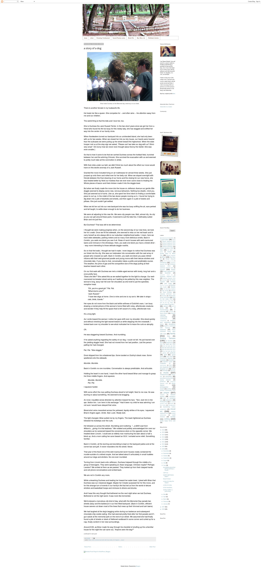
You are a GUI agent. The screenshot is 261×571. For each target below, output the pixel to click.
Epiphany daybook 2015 (167, 276)
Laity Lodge (168, 283)
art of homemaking (167, 308)
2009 (163, 446)
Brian (89, 540)
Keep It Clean (167, 479)
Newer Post (87, 547)
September (166, 458)
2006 (163, 509)
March (165, 499)
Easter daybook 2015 (169, 271)
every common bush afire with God (100, 540)
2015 (163, 432)
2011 (163, 442)
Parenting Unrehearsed (103, 38)
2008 (163, 449)
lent (170, 365)
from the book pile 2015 (169, 351)
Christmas (163, 262)
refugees (162, 394)
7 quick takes (164, 239)
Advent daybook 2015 (169, 245)
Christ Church (170, 259)
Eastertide (168, 273)
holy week (170, 356)
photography (164, 387)
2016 (163, 430)
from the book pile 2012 (169, 346)
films (168, 336)
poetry (169, 389)
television (169, 400)
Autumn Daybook (170, 255)
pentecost (162, 381)
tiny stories (163, 405)
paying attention (165, 380)
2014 (163, 434)
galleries (164, 353)
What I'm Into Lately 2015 (166, 300)
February (166, 501)
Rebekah (173, 290)
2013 (163, 437)
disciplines (172, 324)
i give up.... (166, 472)
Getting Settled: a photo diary (168, 490)
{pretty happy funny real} (167, 421)
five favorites (169, 341)
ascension (170, 311)
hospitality (163, 360)
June (164, 465)
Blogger (138, 566)
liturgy (173, 369)
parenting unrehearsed (166, 378)
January (165, 504)
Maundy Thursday (164, 285)
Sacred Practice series (119, 38)
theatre (171, 403)
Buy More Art (141, 38)
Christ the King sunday (168, 260)
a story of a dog (167, 485)
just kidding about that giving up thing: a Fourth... (169, 469)
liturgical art (164, 369)
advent (166, 306)
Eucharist (164, 280)
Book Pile (131, 38)
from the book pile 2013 (168, 347)
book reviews (164, 313)
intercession (163, 365)
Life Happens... (116, 540)
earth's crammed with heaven (167, 327)
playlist (162, 389)
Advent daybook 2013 (168, 241)
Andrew (169, 251)
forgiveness (169, 342)
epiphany (163, 329)
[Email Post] (93, 538)
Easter (173, 269)
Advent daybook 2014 (169, 243)
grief (165, 354)
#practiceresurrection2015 (166, 238)
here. (174, 93)
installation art (165, 363)
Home (120, 547)
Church (162, 269)
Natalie (173, 287)
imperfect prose (167, 361)
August (165, 460)
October (165, 455)
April (164, 496)
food (161, 342)
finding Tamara (167, 338)
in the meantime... (168, 487)
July (164, 463)
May (164, 494)
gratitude (172, 353)
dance (162, 324)
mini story (173, 370)
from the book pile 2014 (168, 349)
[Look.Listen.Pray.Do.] (167, 304)
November (166, 453)
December (166, 451)
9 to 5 (173, 239)
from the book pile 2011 (167, 344)
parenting (168, 376)
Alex (161, 250)
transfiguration (171, 405)
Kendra (173, 281)
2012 (163, 439)
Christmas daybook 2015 (166, 267)
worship (172, 416)
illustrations (172, 360)
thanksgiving (163, 401)
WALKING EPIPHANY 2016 (167, 294)
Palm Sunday (165, 290)
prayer (122, 540)
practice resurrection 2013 (167, 390)
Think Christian (167, 292)
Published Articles (153, 38)
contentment (163, 320)
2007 (163, 507)
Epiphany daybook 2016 (169, 278)
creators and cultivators (167, 321)
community (163, 317)
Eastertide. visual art (166, 274)
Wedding (164, 295)
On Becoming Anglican (169, 289)
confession (163, 318)
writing (167, 419)
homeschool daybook (166, 358)
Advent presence (168, 246)
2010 (163, 444)
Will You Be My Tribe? (166, 302)
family (111, 540)
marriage (165, 370)
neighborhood (164, 374)
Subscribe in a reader (166, 107)
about (91, 38)
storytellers (172, 396)
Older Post (152, 547)
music (166, 373)
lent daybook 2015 (166, 367)
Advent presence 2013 (166, 248)
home (85, 38)
